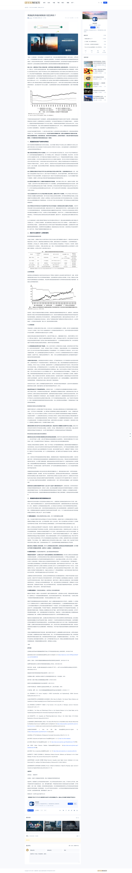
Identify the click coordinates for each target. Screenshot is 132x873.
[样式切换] (130, 434)
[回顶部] (130, 439)
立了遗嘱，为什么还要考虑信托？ (91, 41)
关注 (70, 803)
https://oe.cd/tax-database (64, 738)
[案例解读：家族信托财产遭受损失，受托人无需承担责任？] (88, 71)
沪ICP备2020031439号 (51, 870)
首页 (44, 2)
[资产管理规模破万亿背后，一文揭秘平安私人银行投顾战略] (88, 98)
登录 (105, 2)
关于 (72, 2)
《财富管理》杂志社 (37, 870)
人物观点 (96, 92)
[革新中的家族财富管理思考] (88, 78)
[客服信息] (130, 436)
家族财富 (96, 86)
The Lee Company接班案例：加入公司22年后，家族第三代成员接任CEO (93, 47)
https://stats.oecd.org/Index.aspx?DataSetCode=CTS (62, 742)
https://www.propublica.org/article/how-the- (38, 731)
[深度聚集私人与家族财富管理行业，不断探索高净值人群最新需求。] (31, 804)
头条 (49, 2)
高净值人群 (40, 7)
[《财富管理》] (33, 2)
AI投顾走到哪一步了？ (89, 38)
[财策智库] (95, 19)
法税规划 (35, 7)
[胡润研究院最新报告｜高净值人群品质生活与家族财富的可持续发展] (88, 64)
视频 (68, 2)
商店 (63, 2)
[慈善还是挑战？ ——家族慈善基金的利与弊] (88, 85)
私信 (75, 803)
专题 (54, 2)
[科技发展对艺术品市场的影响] (88, 91)
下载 (58, 2)
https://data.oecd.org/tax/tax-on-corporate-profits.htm (65, 751)
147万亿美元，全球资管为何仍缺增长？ (92, 44)
